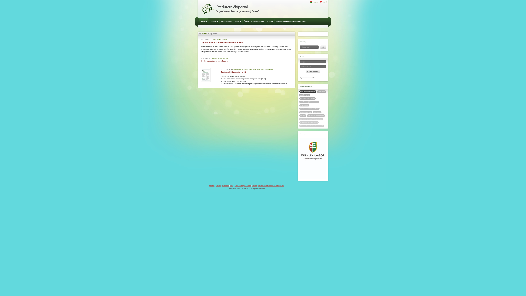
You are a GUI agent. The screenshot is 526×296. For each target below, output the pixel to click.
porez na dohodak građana (309, 122)
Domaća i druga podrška (220, 58)
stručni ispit (317, 112)
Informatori (225, 21)
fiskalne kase (318, 119)
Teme (237, 21)
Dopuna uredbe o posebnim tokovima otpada (222, 42)
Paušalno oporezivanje (307, 98)
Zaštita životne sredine (219, 39)
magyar (315, 2)
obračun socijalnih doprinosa (309, 102)
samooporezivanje (306, 119)
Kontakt (270, 21)
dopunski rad (304, 105)
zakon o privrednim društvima (309, 108)
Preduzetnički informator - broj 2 (233, 72)
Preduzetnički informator (240, 69)
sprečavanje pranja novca (316, 115)
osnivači (302, 115)
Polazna (204, 21)
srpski (325, 2)
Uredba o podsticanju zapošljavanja (214, 61)
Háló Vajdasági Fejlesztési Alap (230, 8)
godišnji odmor (304, 95)
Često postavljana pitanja (254, 21)
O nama (213, 21)
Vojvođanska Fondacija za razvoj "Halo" (291, 21)
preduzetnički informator (307, 91)
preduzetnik (321, 91)
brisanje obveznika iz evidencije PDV (311, 126)
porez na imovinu (305, 112)
